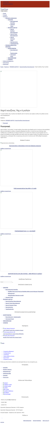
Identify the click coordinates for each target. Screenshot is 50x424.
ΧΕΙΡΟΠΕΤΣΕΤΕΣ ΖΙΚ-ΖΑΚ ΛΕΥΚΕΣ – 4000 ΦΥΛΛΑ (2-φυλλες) (25, 273)
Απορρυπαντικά (6, 371)
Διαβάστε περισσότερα (5, 148)
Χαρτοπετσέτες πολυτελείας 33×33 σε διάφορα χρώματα (25, 145)
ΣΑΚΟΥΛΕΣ (5, 287)
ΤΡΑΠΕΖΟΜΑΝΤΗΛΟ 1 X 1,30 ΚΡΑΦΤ (25, 231)
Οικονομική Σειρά (10, 318)
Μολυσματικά (11, 293)
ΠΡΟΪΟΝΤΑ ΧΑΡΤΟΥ (10, 120)
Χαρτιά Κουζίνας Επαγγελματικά (22, 120)
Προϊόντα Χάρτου (7, 369)
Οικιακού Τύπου (9, 297)
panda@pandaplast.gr (8, 3)
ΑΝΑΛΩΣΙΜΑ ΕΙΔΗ (7, 320)
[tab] (26, 123)
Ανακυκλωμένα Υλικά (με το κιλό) (16, 295)
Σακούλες (5, 367)
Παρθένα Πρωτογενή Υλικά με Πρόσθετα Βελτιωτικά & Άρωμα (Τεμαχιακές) (25, 291)
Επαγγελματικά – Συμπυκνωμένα (13, 317)
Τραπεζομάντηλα (10, 309)
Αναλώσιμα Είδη (7, 373)
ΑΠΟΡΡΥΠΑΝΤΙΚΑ (7, 315)
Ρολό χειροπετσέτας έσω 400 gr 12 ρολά (25, 188)
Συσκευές (5, 375)
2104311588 (6, 2)
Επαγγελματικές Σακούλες (12, 289)
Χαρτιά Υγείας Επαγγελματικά (13, 303)
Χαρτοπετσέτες (9, 307)
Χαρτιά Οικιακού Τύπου (11, 305)
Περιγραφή (5, 123)
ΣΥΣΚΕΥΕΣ (5, 322)
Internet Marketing (37, 420)
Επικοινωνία (5, 377)
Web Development (27, 420)
